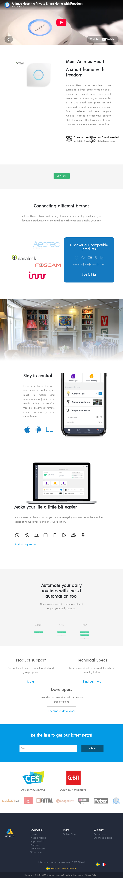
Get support (99, 834)
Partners (34, 845)
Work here (36, 852)
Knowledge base (102, 838)
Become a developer (61, 711)
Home (33, 834)
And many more (25, 544)
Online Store (69, 834)
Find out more (92, 681)
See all (30, 681)
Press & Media (38, 838)
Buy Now (61, 176)
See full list (89, 274)
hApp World (37, 841)
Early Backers (37, 848)
